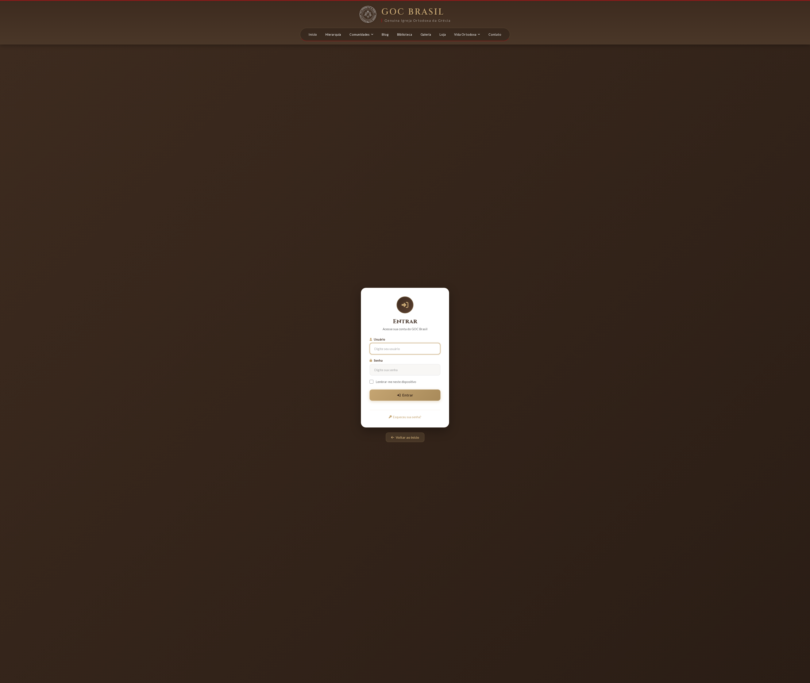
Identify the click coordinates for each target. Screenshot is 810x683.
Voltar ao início (407, 437)
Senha (378, 360)
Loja (443, 34)
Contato (495, 34)
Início (313, 34)
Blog (385, 34)
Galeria (426, 34)
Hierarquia (333, 34)
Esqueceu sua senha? (407, 417)
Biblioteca (404, 34)
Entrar (407, 395)
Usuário (379, 339)
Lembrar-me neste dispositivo (396, 382)
